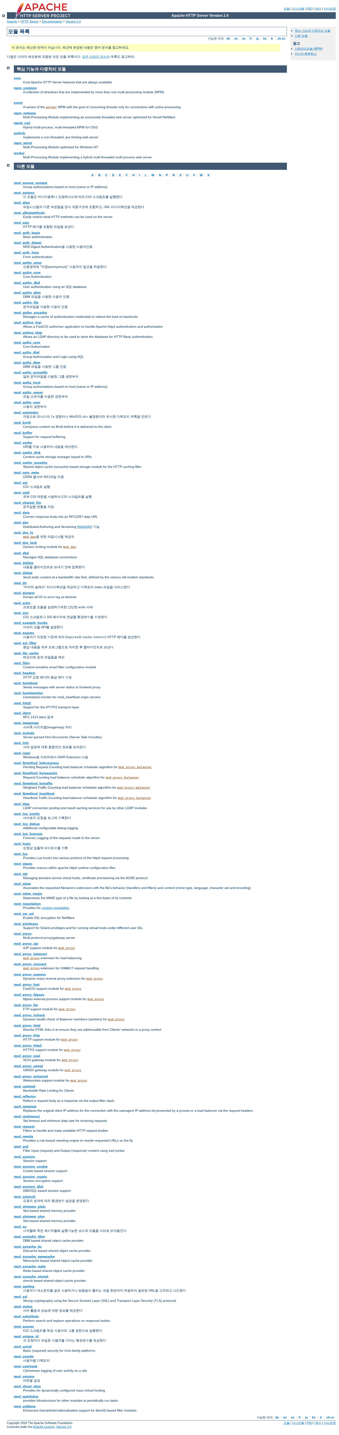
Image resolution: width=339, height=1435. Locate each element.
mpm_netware (25, 113)
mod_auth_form (26, 252)
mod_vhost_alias (27, 1386)
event (18, 102)
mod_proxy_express (30, 974)
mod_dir (20, 583)
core (17, 78)
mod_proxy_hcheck (29, 1015)
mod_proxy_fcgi (26, 984)
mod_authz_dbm (27, 362)
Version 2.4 (73, 21)
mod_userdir (24, 1356)
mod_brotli (22, 422)
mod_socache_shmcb (31, 1276)
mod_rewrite (23, 1136)
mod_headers (24, 673)
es (243, 38)
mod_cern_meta (26, 472)
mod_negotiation (27, 904)
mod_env (21, 613)
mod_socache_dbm (29, 1236)
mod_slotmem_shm (29, 1216)
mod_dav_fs (23, 532)
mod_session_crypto (30, 1176)
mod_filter (22, 663)
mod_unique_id (26, 1336)
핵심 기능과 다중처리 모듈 (312, 30)
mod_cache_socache (30, 462)
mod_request (24, 1126)
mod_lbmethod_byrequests (35, 773)
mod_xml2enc (25, 1406)
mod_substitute (26, 1316)
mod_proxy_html (27, 1025)
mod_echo (22, 603)
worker (51, 107)
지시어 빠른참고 (306, 53)
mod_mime (22, 883)
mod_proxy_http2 (28, 1045)
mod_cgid (22, 492)
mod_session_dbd (28, 1186)
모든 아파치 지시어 (96, 56)
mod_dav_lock (25, 542)
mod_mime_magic (28, 893)
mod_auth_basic (27, 232)
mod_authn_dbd (27, 282)
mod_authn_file (26, 302)
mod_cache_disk (27, 452)
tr (272, 38)
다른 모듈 (301, 36)
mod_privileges (26, 924)
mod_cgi (20, 482)
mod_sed (21, 1146)
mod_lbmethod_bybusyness (36, 763)
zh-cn (281, 38)
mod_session (24, 1156)
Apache (12, 21)
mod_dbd (21, 553)
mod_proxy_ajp (26, 943)
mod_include (24, 733)
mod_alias (22, 202)
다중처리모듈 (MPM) (309, 48)
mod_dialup (23, 573)
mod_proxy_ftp (26, 1005)
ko (265, 38)
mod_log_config (27, 814)
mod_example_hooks (31, 623)
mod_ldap (22, 804)
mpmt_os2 (22, 123)
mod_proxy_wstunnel (31, 1076)
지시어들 (298, 8)
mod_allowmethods (29, 212)
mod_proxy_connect (30, 964)
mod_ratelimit (24, 1086)
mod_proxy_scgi (27, 1056)
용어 (318, 8)
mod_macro (23, 863)
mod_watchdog (26, 1396)
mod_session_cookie (31, 1166)
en (236, 38)
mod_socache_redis (30, 1266)
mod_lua (20, 854)
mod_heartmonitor (28, 693)
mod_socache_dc (28, 1246)
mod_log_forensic (28, 834)
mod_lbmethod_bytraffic (33, 783)
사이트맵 (330, 8)
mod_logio (22, 843)
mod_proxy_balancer (135, 767)
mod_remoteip (25, 1106)
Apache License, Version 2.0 (52, 1427)
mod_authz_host (27, 382)
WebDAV (84, 527)
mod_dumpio (24, 593)
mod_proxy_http (27, 1035)
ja (257, 38)
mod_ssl (20, 1296)
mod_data (22, 512)
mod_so (20, 1226)
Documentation (52, 21)
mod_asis (21, 222)
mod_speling (24, 1286)
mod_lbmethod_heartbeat (34, 793)
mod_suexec (24, 1326)
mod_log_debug (27, 824)
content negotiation (55, 908)
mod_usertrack (25, 1366)
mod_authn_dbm (27, 292)
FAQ (310, 8)
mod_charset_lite (27, 502)
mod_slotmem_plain (30, 1206)
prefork (19, 133)
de (228, 38)
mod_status (23, 1306)
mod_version (24, 1376)
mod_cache (23, 442)
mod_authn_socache (30, 312)
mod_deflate (23, 563)
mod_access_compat (30, 183)
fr (251, 38)
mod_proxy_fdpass (29, 994)
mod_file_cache (26, 653)
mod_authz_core (27, 342)
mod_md (20, 874)
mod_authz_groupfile (31, 372)
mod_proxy (23, 933)
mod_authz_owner (28, 392)
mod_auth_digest (28, 242)
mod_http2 (22, 703)
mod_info (21, 743)
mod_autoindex (26, 412)
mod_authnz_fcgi (27, 322)
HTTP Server (29, 21)
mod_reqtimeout (27, 1116)
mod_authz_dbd (26, 352)
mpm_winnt (23, 143)
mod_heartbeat (26, 683)
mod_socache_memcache (34, 1256)
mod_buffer (23, 432)
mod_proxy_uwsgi (28, 1066)
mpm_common (25, 88)
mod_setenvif (24, 1196)
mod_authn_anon (28, 262)
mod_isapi (22, 753)
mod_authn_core (27, 272)
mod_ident (22, 713)
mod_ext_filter (25, 643)
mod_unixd (23, 1346)
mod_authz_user (27, 402)
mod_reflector (25, 1096)
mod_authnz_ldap (28, 332)
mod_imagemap (26, 723)
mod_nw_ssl (24, 913)
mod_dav (21, 522)
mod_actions (24, 192)
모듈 (287, 8)
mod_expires (24, 633)
